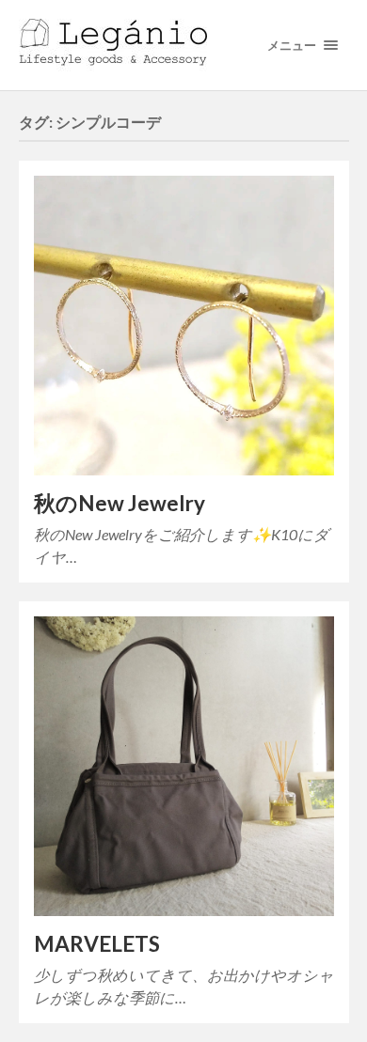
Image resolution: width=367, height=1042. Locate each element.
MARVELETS (97, 943)
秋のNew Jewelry (119, 503)
